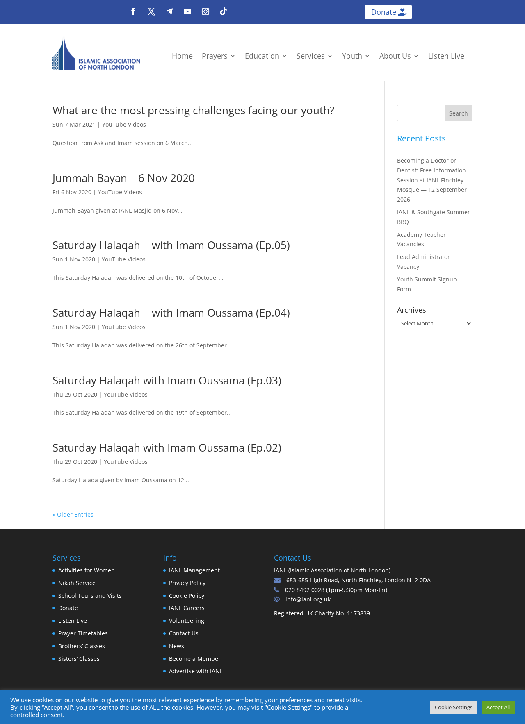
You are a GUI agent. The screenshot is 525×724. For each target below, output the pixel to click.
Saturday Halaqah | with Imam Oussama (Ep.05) (171, 245)
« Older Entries (73, 514)
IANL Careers (187, 608)
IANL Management (194, 570)
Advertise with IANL (196, 671)
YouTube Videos (124, 124)
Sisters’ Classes (79, 659)
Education (262, 57)
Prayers (215, 57)
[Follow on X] (151, 11)
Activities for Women (86, 570)
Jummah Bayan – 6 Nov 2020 (123, 177)
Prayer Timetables (83, 633)
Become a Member (195, 659)
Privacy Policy (187, 583)
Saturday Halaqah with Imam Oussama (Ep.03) (166, 380)
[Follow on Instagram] (205, 11)
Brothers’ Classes (81, 646)
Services (311, 57)
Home (182, 57)
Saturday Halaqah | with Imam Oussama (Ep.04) (171, 312)
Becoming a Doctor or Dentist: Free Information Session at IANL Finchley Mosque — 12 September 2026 (432, 180)
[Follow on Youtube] (187, 11)
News (176, 646)
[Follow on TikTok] (223, 11)
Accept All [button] (498, 707)
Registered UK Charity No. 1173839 (322, 613)
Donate (383, 12)
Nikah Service (77, 583)
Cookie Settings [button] (453, 707)
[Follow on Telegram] (169, 11)
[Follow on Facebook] (133, 11)
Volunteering (186, 620)
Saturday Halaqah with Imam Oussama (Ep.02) (166, 447)
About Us (395, 57)
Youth (352, 57)
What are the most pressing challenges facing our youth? (193, 110)
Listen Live (446, 57)
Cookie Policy (186, 595)
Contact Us (184, 633)
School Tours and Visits (90, 595)
